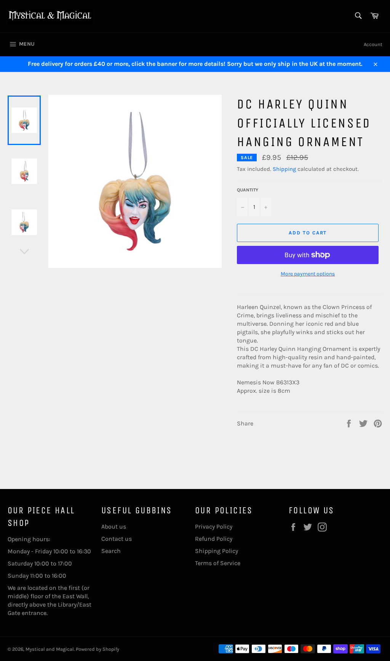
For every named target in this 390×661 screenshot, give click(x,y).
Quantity (247, 190)
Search (111, 550)
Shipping (284, 169)
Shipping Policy (216, 550)
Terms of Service (217, 563)
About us (113, 526)
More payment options (308, 274)
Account (373, 44)
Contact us (116, 538)
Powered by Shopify (97, 649)
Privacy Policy (213, 526)
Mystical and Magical (50, 649)
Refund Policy (213, 538)
